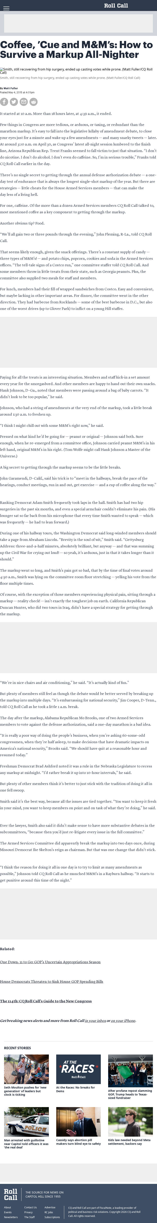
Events (8, 1212)
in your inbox (95, 1021)
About (7, 1207)
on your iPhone (123, 1021)
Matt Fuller (11, 88)
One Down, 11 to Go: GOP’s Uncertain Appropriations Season (50, 962)
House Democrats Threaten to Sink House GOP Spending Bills (51, 982)
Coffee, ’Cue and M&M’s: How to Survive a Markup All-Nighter (76, 49)
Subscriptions (52, 1217)
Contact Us (30, 1207)
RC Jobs (49, 1212)
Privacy (28, 1212)
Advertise (50, 1207)
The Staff (29, 1217)
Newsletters (11, 1217)
